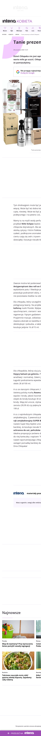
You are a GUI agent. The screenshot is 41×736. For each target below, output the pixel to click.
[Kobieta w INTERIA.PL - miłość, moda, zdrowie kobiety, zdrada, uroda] (24, 21)
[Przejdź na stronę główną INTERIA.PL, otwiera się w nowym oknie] (9, 21)
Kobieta (11, 34)
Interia (4, 34)
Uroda (17, 34)
